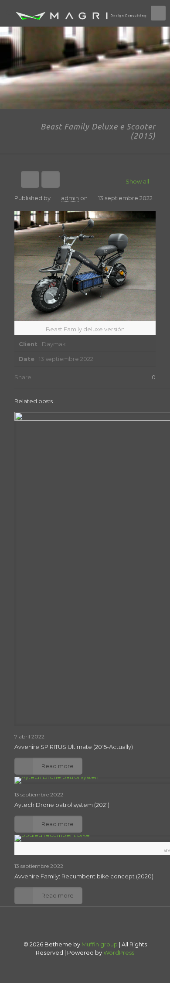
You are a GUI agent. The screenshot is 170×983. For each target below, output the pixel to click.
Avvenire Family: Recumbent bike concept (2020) (83, 876)
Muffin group (100, 944)
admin (70, 197)
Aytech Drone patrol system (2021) (61, 804)
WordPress (118, 952)
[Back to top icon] (85, 924)
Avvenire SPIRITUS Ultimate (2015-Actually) (73, 746)
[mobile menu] (158, 13)
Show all (137, 181)
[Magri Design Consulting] (85, 13)
